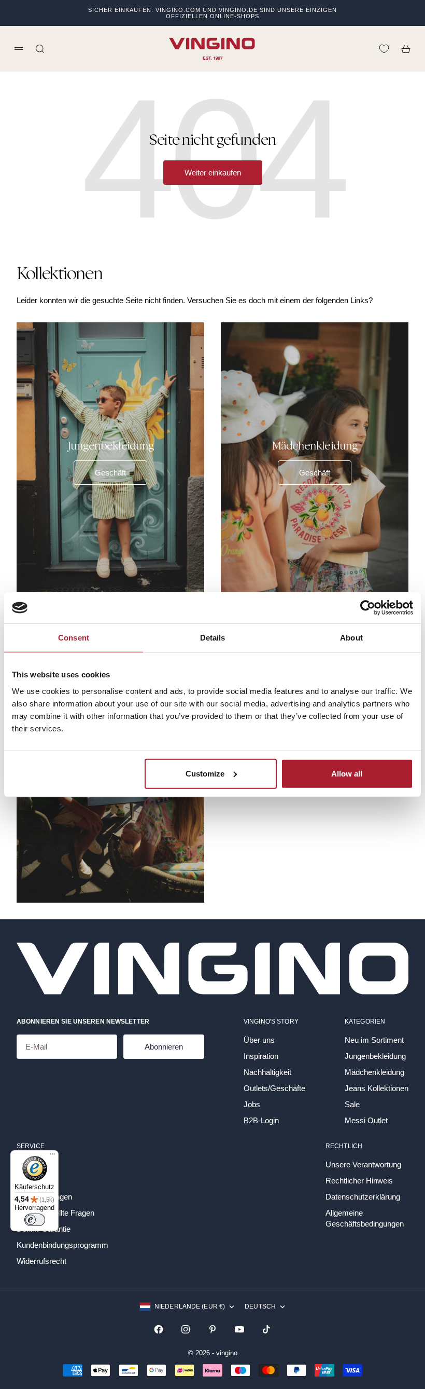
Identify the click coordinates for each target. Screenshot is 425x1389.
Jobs (252, 1104)
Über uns (259, 1040)
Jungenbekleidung (375, 1056)
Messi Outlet (366, 1120)
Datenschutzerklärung (362, 1196)
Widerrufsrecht (41, 1261)
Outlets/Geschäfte (274, 1088)
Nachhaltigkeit (267, 1072)
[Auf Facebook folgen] (158, 1329)
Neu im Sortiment (374, 1040)
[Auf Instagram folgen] (185, 1329)
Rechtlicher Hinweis (359, 1180)
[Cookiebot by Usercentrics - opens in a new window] (367, 608)
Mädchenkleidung (374, 1072)
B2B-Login (261, 1120)
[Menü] (52, 1156)
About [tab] (351, 637)
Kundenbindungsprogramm (62, 1245)
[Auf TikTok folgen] (266, 1329)
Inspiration (261, 1056)
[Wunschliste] (384, 48)
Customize (205, 773)
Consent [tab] (73, 637)
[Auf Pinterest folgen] (212, 1329)
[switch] (34, 1220)
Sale (352, 1104)
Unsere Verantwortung (363, 1164)
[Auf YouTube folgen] (239, 1329)
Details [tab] (212, 637)
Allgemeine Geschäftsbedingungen (364, 1218)
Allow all (346, 773)
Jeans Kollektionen (376, 1088)
